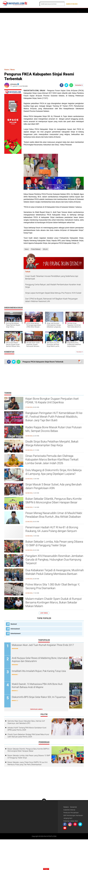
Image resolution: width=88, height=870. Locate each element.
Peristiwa (39, 10)
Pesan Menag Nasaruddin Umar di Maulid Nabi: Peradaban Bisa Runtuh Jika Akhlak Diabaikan (53, 514)
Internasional (15, 629)
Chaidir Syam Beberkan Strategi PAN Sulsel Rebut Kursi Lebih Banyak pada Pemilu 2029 (28, 735)
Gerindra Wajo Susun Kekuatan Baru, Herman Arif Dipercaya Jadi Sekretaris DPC (26, 722)
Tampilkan (79, 352)
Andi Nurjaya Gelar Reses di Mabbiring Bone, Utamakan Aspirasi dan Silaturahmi (40, 659)
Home (5, 10)
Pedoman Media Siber (70, 821)
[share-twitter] (66, 85)
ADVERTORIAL (21, 10)
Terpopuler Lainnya (36, 709)
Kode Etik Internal (69, 810)
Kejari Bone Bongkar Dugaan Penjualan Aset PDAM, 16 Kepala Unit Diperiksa (52, 400)
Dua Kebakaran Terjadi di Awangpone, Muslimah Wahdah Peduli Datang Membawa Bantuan (54, 572)
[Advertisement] (44, 40)
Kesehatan (80, 10)
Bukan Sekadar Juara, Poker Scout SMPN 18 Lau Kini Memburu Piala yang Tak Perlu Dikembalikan (28, 763)
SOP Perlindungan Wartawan (73, 815)
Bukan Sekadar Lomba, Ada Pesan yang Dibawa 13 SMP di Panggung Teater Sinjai (54, 543)
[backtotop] (44, 801)
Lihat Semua (44, 613)
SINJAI (45, 249)
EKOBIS (64, 10)
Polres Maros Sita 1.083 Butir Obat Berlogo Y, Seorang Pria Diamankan (52, 586)
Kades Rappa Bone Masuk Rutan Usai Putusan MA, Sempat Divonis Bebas (53, 429)
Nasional (14, 624)
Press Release (35, 249)
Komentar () (79, 85)
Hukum (47, 10)
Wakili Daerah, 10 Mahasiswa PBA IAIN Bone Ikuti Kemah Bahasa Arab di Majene (37, 685)
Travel (71, 10)
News (12, 70)
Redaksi (66, 807)
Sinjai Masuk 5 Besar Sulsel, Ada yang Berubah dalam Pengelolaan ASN (53, 486)
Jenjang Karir (67, 818)
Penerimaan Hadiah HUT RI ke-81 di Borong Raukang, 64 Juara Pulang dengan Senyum (51, 529)
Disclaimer (73, 807)
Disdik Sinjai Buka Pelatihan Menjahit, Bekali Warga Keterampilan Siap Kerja (51, 443)
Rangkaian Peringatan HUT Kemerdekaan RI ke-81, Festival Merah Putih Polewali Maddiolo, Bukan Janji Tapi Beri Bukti (54, 416)
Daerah (12, 10)
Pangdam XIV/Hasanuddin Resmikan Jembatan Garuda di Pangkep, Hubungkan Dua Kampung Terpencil (54, 559)
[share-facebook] (61, 85)
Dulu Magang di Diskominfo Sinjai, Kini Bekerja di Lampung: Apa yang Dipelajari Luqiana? (53, 472)
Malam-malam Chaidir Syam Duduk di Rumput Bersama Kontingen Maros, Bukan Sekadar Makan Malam (53, 602)
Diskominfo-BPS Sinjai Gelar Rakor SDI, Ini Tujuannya (39, 697)
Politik (30, 10)
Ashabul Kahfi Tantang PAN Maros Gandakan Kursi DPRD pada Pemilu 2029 (27, 729)
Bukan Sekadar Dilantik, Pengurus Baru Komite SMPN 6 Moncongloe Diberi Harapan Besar (53, 500)
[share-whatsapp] (71, 85)
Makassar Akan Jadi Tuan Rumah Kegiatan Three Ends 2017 (43, 645)
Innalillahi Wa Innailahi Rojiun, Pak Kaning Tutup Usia (39, 671)
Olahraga (55, 10)
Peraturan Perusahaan (71, 812)
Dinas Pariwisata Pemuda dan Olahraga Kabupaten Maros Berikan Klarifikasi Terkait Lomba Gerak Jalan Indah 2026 (51, 459)
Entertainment (15, 633)
